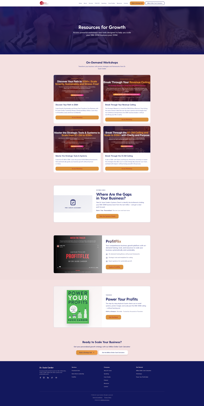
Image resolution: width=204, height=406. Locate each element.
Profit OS (97, 3)
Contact (126, 3)
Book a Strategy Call (137, 3)
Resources (106, 383)
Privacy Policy (107, 397)
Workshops (139, 373)
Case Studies (111, 3)
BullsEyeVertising (105, 400)
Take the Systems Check (107, 216)
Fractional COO (76, 370)
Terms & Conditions (97, 397)
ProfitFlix (74, 377)
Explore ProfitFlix (114, 267)
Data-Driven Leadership (78, 373)
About (85, 3)
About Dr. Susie (108, 370)
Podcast (106, 380)
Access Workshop (77, 117)
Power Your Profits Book (142, 377)
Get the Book (113, 317)
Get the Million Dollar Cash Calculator (113, 352)
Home (80, 3)
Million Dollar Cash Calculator (143, 370)
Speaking (103, 3)
